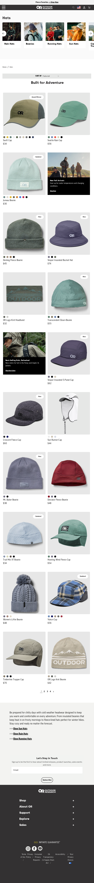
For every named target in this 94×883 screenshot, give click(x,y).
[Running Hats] (55, 35)
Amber (11, 197)
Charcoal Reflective (27, 137)
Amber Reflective (7, 137)
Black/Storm (7, 317)
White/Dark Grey (49, 437)
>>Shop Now (54, 2)
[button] (89, 7)
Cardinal (55, 137)
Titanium (55, 437)
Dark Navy (7, 437)
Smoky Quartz (49, 257)
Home (4, 67)
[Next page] (53, 691)
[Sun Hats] (76, 35)
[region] (47, 2)
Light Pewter (7, 197)
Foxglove (23, 197)
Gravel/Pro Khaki (55, 377)
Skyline (55, 317)
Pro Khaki (58, 137)
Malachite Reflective (11, 137)
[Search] (68, 7)
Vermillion (49, 497)
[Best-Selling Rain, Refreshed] (24, 353)
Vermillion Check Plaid (62, 616)
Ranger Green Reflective (4, 137)
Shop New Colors (10, 370)
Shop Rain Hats (20, 734)
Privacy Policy (29, 856)
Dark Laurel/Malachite (4, 317)
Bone (11, 616)
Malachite (49, 137)
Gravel (52, 317)
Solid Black (62, 137)
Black (27, 197)
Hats (11, 67)
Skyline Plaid (49, 616)
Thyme (4, 197)
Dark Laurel (4, 257)
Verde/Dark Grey (17, 137)
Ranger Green (14, 197)
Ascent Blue (52, 137)
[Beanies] (33, 35)
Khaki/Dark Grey (23, 137)
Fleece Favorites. (42, 2)
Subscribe (47, 780)
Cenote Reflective (33, 137)
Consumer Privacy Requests (37, 857)
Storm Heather (4, 437)
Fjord (4, 557)
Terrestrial (7, 616)
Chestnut (11, 557)
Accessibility (60, 854)
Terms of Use (23, 856)
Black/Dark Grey (30, 137)
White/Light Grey (14, 137)
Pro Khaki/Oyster (49, 676)
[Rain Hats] (11, 35)
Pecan (11, 257)
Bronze (17, 197)
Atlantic (7, 676)
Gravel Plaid (58, 616)
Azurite (20, 197)
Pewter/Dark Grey (20, 137)
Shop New (53, 191)
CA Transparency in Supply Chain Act (48, 859)
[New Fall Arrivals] (69, 173)
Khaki (52, 437)
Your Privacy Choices (70, 857)
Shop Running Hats (22, 739)
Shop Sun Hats (20, 728)
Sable (7, 257)
